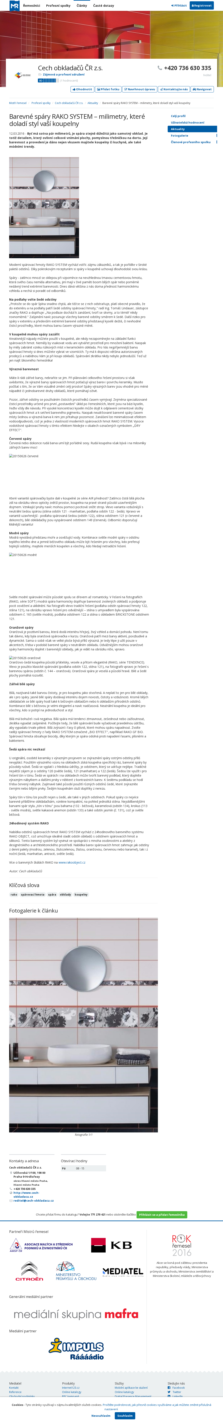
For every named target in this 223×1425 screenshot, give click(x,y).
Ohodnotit (83, 89)
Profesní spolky (58, 5)
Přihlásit (180, 5)
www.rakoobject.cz (72, 862)
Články (82, 5)
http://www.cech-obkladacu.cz (26, 1195)
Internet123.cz (70, 1388)
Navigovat (204, 89)
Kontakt (14, 1388)
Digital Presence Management (133, 1396)
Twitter (177, 1392)
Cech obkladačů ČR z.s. (69, 103)
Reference (15, 1392)
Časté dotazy (103, 5)
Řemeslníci (31, 5)
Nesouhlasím (100, 1416)
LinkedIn (177, 1396)
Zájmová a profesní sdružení (63, 74)
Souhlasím (125, 1416)
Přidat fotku (109, 89)
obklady (65, 894)
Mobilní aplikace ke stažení (131, 1388)
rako (14, 894)
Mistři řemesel (18, 103)
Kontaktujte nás (175, 89)
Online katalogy (71, 1392)
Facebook (178, 1388)
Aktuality (93, 103)
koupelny (81, 894)
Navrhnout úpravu (141, 89)
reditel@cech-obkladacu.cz (34, 1200)
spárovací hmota (32, 894)
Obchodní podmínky (22, 1396)
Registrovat (203, 5)
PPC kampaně (70, 1396)
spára (52, 894)
